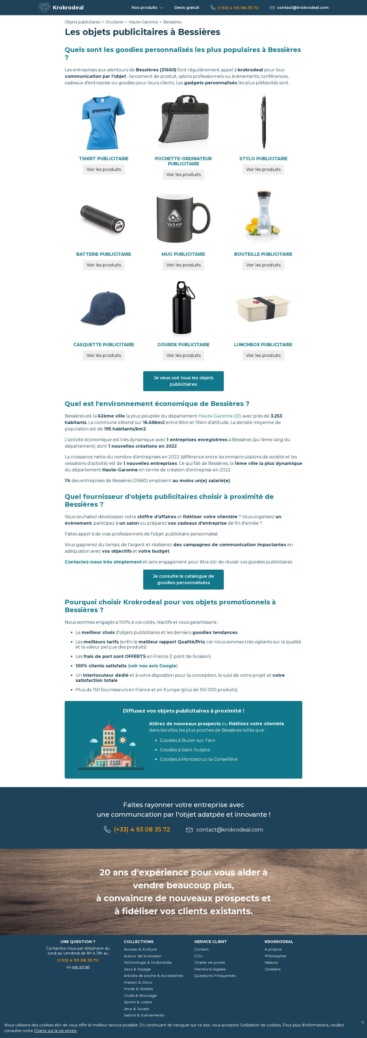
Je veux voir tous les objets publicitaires (184, 381)
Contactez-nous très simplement (103, 561)
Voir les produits (104, 169)
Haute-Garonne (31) (220, 416)
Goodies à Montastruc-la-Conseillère (199, 759)
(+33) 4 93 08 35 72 (238, 7)
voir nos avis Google (152, 665)
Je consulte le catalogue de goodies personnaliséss (183, 579)
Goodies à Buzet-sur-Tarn (187, 740)
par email (80, 967)
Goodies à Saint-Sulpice (185, 749)
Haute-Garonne (143, 22)
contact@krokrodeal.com (303, 7)
